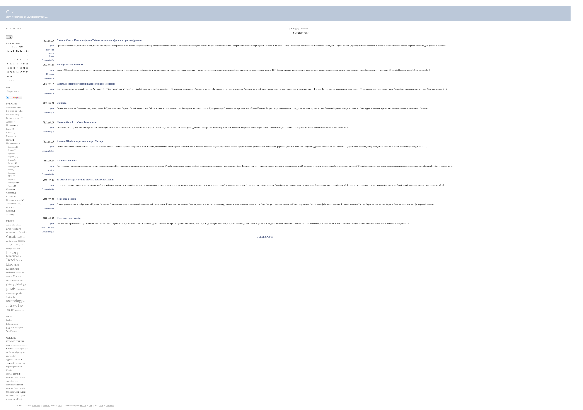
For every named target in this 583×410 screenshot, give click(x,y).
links (16, 264)
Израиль (11, 156)
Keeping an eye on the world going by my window (16, 352)
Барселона (12, 147)
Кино (8, 129)
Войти (9, 320)
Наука (9, 139)
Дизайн (50, 170)
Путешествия (12, 143)
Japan (19, 260)
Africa (8, 224)
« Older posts (265, 236)
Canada (11, 236)
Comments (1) (48, 208)
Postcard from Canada (15, 377)
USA (21, 305)
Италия (11, 160)
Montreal (17, 275)
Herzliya (16, 248)
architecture (13, 229)
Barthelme (46, 405)
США (10, 176)
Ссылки (9, 196)
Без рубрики (11, 110)
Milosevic (9, 276)
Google (9, 248)
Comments (110, 405)
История (50, 49)
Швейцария (12, 182)
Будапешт (11, 153)
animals (18, 225)
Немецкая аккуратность (70, 64)
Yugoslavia (19, 310)
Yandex (10, 309)
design (21, 240)
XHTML (83, 405)
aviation (10, 232)
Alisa (13, 225)
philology (20, 284)
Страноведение (13, 200)
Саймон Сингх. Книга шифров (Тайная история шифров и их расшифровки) (99, 40)
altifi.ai (9, 373)
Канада (10, 163)
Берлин (11, 150)
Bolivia (16, 233)
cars (18, 237)
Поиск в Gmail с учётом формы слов (77, 122)
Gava (10, 11)
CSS (90, 405)
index (18, 256)
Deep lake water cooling (69, 218)
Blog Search (14, 28)
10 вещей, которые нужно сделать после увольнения (85, 179)
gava (52, 45)
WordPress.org (12, 331)
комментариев (14, 327)
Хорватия (11, 179)
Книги (51, 53)
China (22, 237)
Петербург (12, 166)
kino (9, 264)
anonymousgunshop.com (16, 345)
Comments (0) (48, 60)
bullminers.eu (12, 391)
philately (10, 284)
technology (14, 300)
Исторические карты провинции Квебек (16, 367)
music (10, 280)
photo (11, 288)
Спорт (9, 192)
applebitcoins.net (13, 359)
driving (8, 245)
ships (13, 293)
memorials (20, 272)
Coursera (61, 103)
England (19, 245)
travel (14, 305)
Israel (10, 259)
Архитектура (12, 107)
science (8, 293)
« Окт (11, 80)
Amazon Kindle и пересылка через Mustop (80, 141)
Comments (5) (48, 151)
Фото (8, 207)
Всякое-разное (47, 227)
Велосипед (11, 114)
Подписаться (13, 91)
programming (21, 289)
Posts (101, 405)
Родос (10, 169)
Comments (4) (48, 174)
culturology (11, 240)
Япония (11, 186)
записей (12, 324)
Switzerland (11, 297)
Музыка (9, 136)
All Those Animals (67, 160)
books (23, 232)
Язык (51, 56)
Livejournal (12, 268)
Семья (9, 189)
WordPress (36, 405)
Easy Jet (14, 245)
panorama (19, 280)
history (12, 252)
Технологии (11, 203)
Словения (11, 173)
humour (11, 256)
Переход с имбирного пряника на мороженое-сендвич (86, 84)
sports (18, 293)
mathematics (11, 272)
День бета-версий (66, 199)
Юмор (9, 210)
